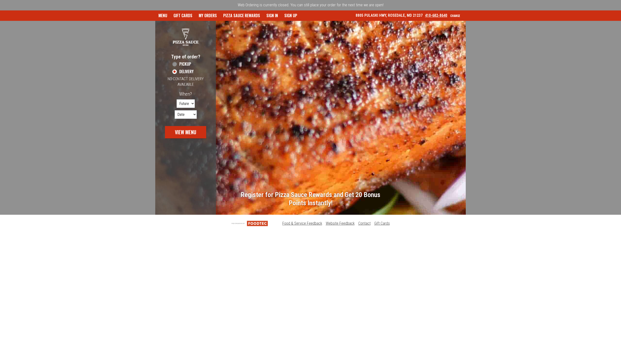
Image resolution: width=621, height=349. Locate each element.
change (455, 16)
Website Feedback (340, 223)
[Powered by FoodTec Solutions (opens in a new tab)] (249, 223)
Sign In (272, 15)
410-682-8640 (436, 15)
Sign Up (290, 15)
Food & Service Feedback (302, 223)
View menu (185, 132)
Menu (162, 15)
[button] (185, 37)
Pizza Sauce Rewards (241, 15)
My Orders (208, 15)
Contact (364, 223)
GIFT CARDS (182, 15)
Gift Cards (382, 223)
